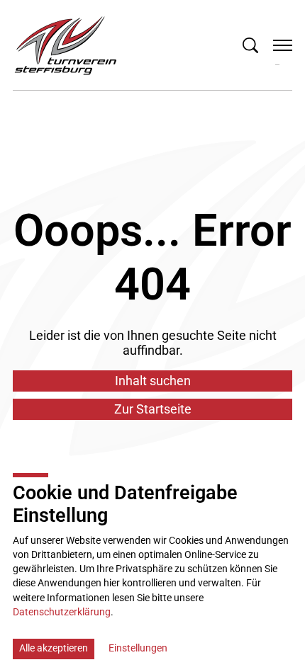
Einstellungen (138, 648)
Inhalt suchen (153, 380)
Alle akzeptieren (53, 648)
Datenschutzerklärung (62, 612)
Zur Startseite (153, 409)
